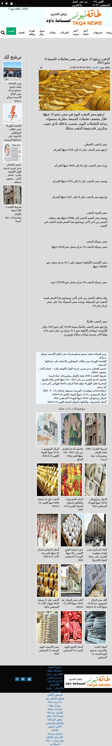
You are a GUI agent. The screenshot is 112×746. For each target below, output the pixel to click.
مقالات (52, 32)
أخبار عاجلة (86, 32)
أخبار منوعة (76, 32)
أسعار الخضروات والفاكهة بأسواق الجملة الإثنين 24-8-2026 (76, 402)
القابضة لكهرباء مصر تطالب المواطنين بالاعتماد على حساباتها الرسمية (75, 363)
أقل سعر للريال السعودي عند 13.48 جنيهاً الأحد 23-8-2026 (96, 603)
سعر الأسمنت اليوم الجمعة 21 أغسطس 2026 (49, 650)
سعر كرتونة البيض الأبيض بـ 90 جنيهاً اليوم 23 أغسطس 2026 (74, 554)
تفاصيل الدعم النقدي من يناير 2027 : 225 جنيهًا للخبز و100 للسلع (74, 379)
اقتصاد (21, 32)
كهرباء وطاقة (32, 32)
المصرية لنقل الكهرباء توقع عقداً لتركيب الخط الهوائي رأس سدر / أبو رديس (73, 385)
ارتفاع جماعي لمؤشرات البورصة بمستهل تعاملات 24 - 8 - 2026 (74, 390)
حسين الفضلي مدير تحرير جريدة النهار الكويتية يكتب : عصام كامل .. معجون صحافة (72, 370)
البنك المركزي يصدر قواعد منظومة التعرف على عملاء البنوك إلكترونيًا (97, 554)
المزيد (11, 31)
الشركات (64, 32)
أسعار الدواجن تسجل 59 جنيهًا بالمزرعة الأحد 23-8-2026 (48, 553)
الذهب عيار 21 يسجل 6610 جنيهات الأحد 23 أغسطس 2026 (48, 603)
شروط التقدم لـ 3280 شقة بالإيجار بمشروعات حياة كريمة (77, 375)
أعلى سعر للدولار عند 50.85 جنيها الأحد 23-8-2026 (72, 603)
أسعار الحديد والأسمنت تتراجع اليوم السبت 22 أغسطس (98, 652)
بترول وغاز (42, 32)
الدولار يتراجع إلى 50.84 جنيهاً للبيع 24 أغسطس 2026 (80, 398)
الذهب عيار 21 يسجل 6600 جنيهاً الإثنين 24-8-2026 (48, 503)
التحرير (75, 5)
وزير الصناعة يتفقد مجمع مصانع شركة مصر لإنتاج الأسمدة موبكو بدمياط (73, 356)
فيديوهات (97, 32)
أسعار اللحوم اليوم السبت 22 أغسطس (73, 648)
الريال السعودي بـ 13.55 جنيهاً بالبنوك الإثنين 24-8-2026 (79, 394)
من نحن (83, 1)
